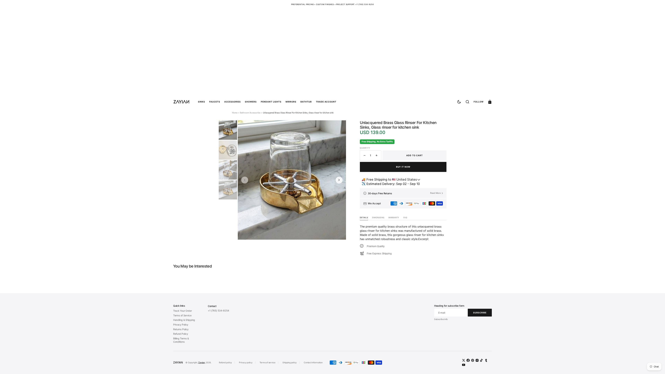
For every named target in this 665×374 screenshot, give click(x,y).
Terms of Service (182, 315)
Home (234, 113)
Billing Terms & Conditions (181, 340)
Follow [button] (479, 101)
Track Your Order (182, 310)
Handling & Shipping (184, 319)
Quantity (365, 148)
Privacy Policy (180, 324)
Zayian (201, 362)
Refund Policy (180, 333)
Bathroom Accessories (250, 113)
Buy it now (403, 167)
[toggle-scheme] (459, 102)
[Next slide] (339, 180)
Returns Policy (181, 329)
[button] (467, 102)
